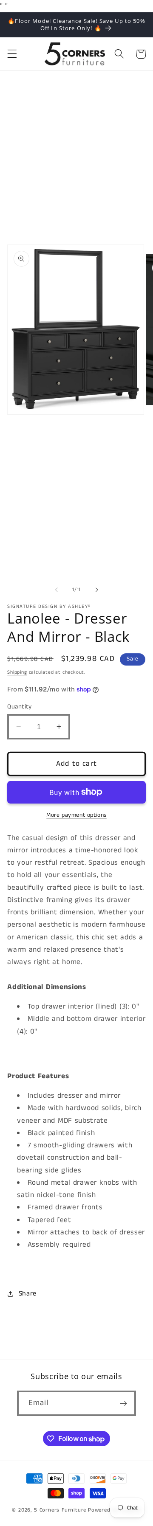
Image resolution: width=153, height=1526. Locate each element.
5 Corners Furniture (60, 1510)
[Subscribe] (123, 1403)
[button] (12, 54)
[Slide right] (96, 589)
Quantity (19, 706)
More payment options (76, 815)
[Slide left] (56, 589)
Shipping (17, 672)
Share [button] (28, 1293)
